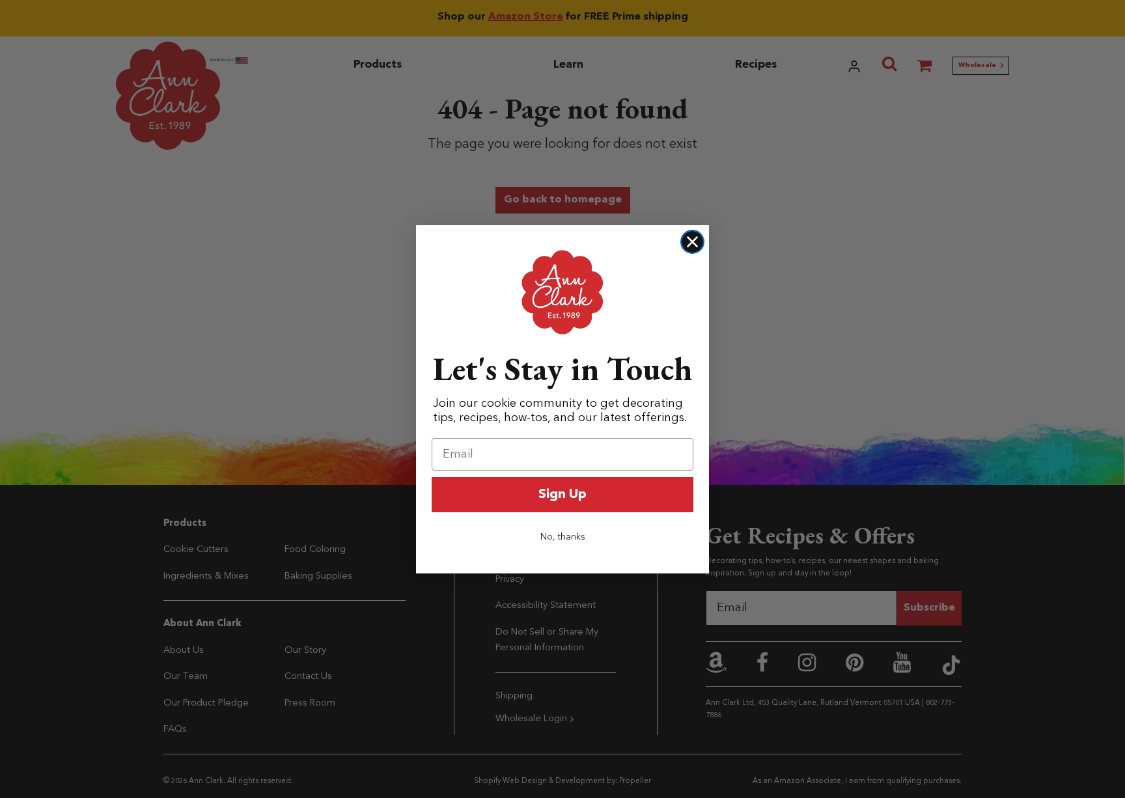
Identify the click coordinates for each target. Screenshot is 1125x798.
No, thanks (562, 537)
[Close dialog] (692, 241)
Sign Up (562, 494)
